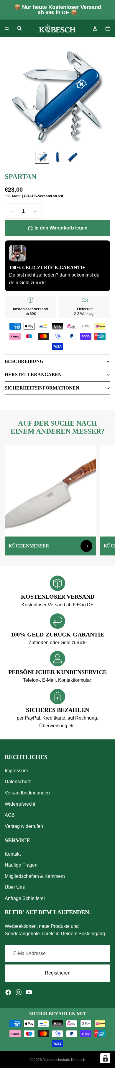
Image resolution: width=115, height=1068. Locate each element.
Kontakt (13, 853)
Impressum (16, 770)
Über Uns (15, 887)
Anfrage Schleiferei (25, 898)
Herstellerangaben (33, 374)
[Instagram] (18, 992)
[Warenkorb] (107, 28)
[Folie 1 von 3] (42, 157)
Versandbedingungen (27, 792)
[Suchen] (19, 28)
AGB (10, 814)
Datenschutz (18, 781)
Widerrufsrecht (20, 803)
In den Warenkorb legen (61, 227)
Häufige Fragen (21, 864)
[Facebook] (8, 992)
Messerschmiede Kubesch (64, 1060)
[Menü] (7, 28)
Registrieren (57, 972)
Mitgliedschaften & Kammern (35, 876)
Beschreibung (24, 361)
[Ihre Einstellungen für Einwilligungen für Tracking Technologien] (105, 1058)
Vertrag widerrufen (24, 826)
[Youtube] (28, 992)
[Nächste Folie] (103, 500)
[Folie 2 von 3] (57, 157)
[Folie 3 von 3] (72, 157)
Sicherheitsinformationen (42, 387)
